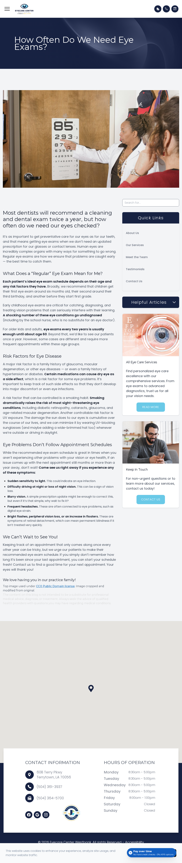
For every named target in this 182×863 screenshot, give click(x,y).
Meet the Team (137, 257)
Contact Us (134, 281)
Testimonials (135, 269)
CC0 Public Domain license (55, 586)
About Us (132, 233)
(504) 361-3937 (49, 786)
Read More (150, 407)
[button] (7, 9)
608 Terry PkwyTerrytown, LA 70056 (54, 775)
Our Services (135, 245)
